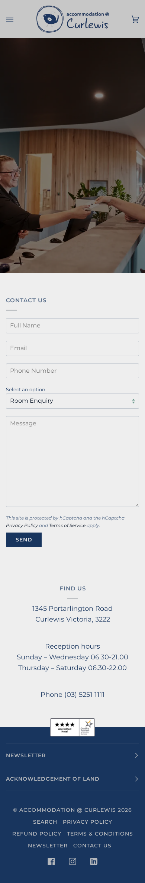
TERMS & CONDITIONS (100, 834)
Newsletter (48, 846)
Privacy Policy (22, 525)
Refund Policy (36, 834)
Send (24, 540)
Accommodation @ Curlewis (67, 810)
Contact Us (92, 846)
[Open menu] (17, 19)
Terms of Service (67, 525)
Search (45, 822)
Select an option (25, 389)
